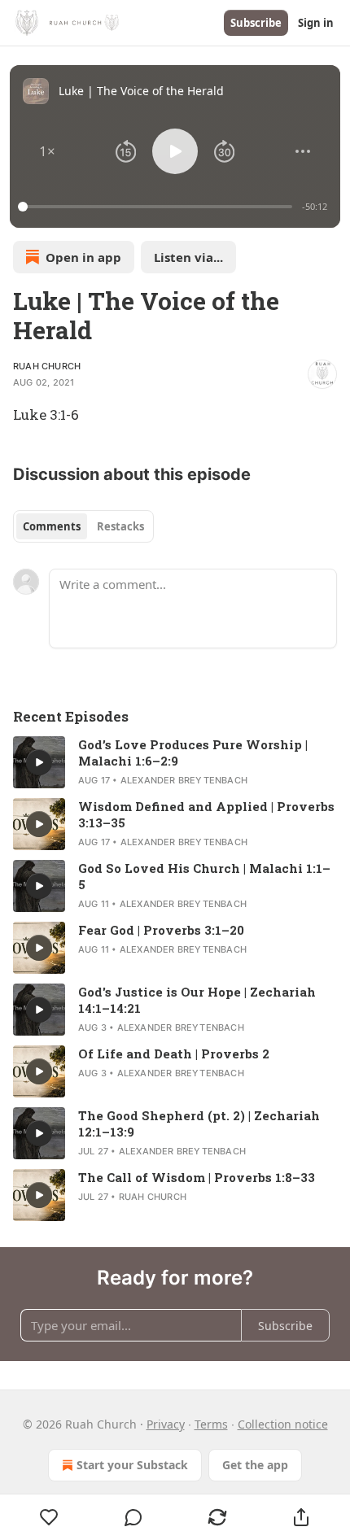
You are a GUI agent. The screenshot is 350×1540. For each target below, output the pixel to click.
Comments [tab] (52, 526)
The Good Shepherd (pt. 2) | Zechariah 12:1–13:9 (199, 1123)
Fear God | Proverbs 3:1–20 (161, 930)
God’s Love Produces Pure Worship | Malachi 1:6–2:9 (193, 752)
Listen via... (188, 257)
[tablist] (83, 526)
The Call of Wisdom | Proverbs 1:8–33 (196, 1177)
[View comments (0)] (133, 1517)
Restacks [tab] (120, 526)
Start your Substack (132, 1464)
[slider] (157, 206)
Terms (211, 1424)
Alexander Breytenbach (183, 780)
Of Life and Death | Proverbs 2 (173, 1053)
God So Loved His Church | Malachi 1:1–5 (204, 876)
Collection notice (283, 1424)
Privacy (166, 1424)
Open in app (83, 257)
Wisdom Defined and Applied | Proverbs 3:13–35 (206, 814)
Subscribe (256, 22)
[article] (175, 762)
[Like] (49, 1517)
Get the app (255, 1464)
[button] (47, 151)
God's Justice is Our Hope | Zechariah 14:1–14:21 (197, 1000)
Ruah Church (47, 366)
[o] (39, 762)
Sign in (316, 22)
